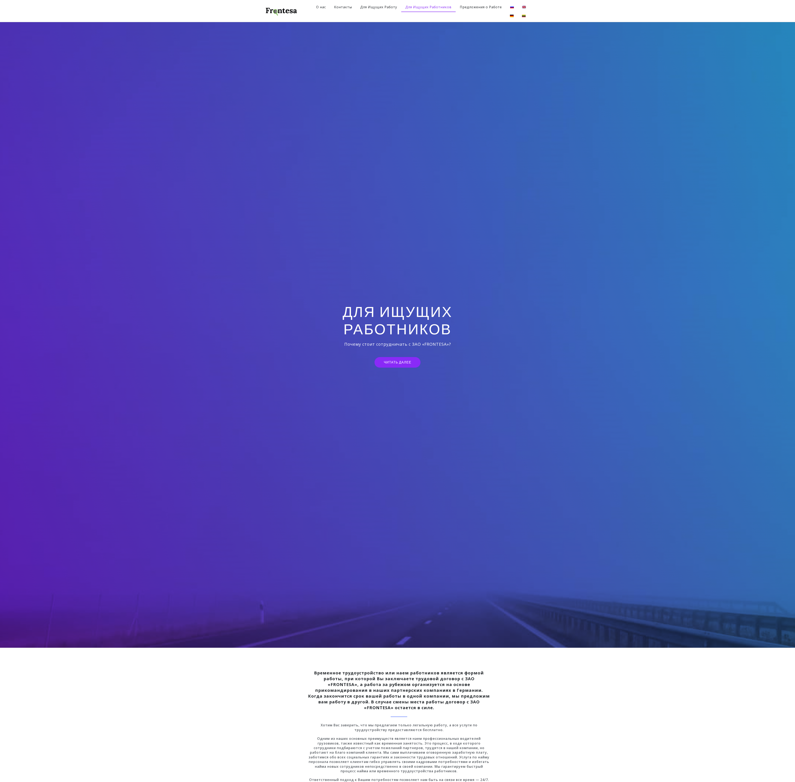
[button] (398, 362)
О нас (321, 7)
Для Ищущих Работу (378, 7)
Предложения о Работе (481, 7)
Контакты (343, 7)
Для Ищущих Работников (428, 7)
